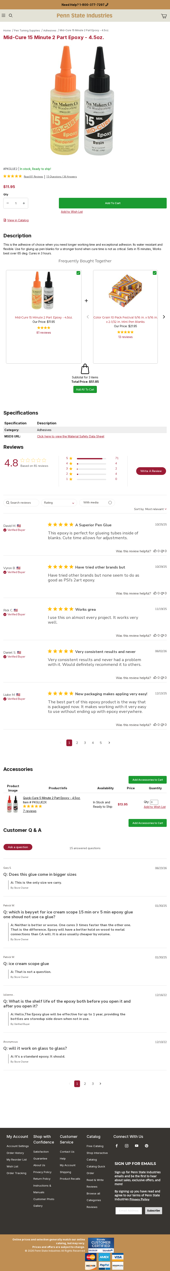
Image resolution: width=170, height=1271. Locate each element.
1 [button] (69, 743)
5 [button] (101, 743)
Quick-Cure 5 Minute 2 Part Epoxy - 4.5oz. (51, 798)
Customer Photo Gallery (43, 1202)
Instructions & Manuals (42, 1189)
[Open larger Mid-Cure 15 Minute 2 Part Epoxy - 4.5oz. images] (85, 102)
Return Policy (41, 1178)
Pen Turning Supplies (27, 30)
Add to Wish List (155, 807)
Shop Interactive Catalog (97, 1156)
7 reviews (29, 811)
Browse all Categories (94, 1197)
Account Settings (18, 1146)
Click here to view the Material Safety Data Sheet (70, 436)
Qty (5, 194)
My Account (67, 1165)
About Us (39, 1165)
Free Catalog (95, 1146)
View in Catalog (18, 220)
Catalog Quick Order (96, 1170)
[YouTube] (136, 1145)
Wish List (12, 1166)
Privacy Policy (42, 1172)
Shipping (65, 1172)
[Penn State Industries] (85, 15)
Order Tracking (16, 1173)
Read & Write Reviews (95, 1183)
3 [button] (85, 743)
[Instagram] (126, 1145)
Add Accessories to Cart (147, 779)
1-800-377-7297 (91, 4)
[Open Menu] (3, 15)
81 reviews (43, 332)
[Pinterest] (146, 1145)
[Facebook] (116, 1145)
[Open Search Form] (10, 15)
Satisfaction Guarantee (41, 1155)
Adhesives (49, 30)
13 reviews (125, 337)
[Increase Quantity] (24, 203)
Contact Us (67, 1151)
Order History (15, 1153)
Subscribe (153, 1210)
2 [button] (77, 743)
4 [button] (93, 743)
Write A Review (151, 471)
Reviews (92, 1207)
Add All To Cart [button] (85, 389)
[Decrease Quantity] (8, 203)
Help (63, 1158)
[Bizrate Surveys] (108, 1250)
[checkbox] (78, 273)
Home (7, 30)
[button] (87, 317)
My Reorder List (17, 1159)
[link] (23, 176)
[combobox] (59, 502)
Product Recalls (70, 1178)
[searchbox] (21, 502)
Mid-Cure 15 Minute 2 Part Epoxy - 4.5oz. (84, 30)
